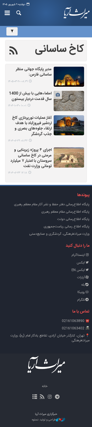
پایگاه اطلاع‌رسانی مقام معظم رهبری (65, 212)
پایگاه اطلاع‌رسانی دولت (73, 219)
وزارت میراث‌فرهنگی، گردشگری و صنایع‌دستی (59, 234)
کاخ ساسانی (59, 49)
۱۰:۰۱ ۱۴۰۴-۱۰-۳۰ (17, 105)
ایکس (81, 263)
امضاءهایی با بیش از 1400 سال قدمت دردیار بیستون (30, 96)
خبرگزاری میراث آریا (76, 13)
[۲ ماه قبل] (69, 77)
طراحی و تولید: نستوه (44, 420)
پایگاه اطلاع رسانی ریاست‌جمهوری (66, 226)
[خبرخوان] (42, 397)
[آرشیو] (35, 397)
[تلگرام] (57, 397)
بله (83, 285)
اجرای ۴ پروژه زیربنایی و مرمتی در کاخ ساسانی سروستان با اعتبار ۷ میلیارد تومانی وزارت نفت (31, 158)
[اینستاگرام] (50, 397)
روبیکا (81, 292)
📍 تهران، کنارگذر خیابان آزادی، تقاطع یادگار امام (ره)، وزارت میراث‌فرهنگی (49, 338)
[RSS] (13, 51)
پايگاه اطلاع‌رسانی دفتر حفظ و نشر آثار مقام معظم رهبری (51, 204)
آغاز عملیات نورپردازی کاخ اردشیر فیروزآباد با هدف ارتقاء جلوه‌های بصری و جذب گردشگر (32, 126)
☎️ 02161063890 (75, 321)
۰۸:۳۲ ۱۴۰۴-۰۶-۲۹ (18, 140)
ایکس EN (78, 270)
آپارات (81, 277)
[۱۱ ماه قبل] (69, 125)
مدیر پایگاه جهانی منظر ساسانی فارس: (34, 72)
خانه (45, 386)
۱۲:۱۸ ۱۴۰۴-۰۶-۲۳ (17, 172)
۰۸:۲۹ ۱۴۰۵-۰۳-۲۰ (18, 81)
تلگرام (81, 300)
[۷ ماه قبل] (69, 101)
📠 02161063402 (75, 328)
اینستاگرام (78, 255)
